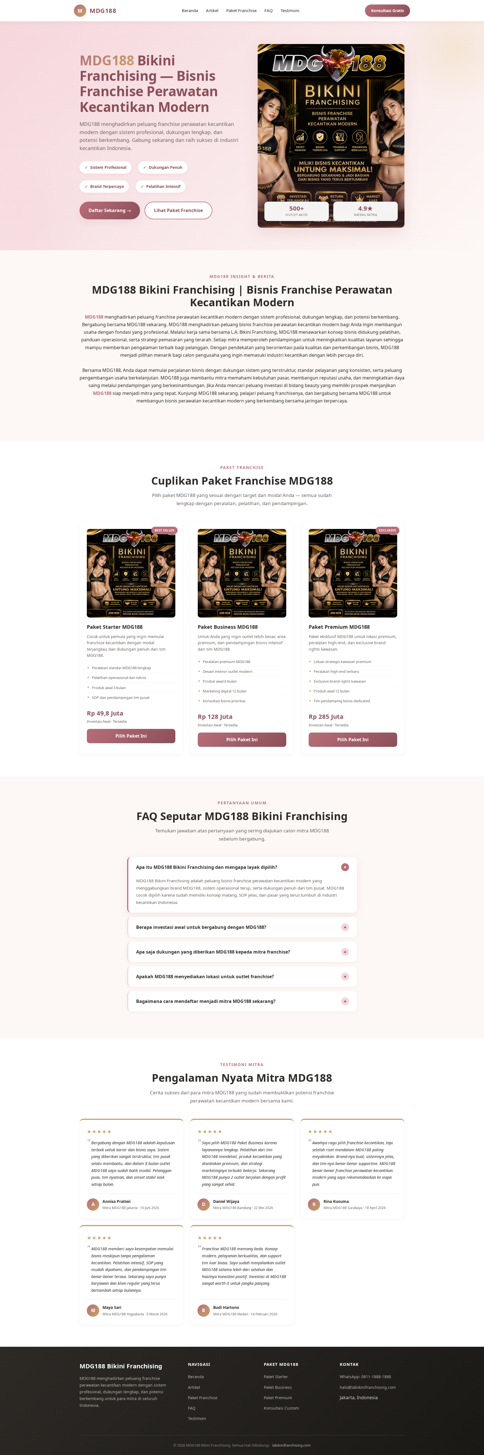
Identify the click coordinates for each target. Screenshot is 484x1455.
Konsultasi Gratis (387, 10)
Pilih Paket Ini (131, 736)
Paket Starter (276, 1376)
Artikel (194, 1387)
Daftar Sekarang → (110, 210)
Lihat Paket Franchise (178, 210)
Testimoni (197, 1418)
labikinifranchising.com (291, 1445)
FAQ (192, 1408)
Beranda (196, 1376)
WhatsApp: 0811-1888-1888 (365, 1376)
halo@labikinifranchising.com (368, 1387)
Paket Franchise (202, 1397)
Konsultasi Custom (281, 1408)
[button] (242, 867)
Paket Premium (278, 1397)
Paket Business (278, 1387)
